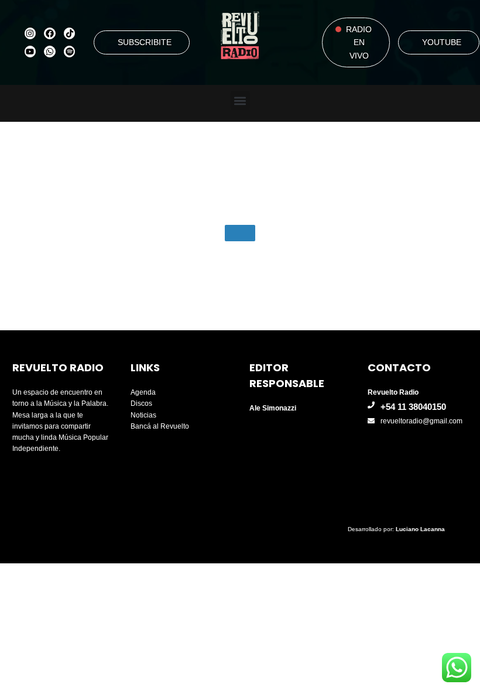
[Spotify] (70, 51)
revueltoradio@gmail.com (421, 421)
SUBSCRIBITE (145, 42)
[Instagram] (30, 33)
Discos (141, 403)
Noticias (143, 415)
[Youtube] (30, 51)
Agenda (143, 392)
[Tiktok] (70, 33)
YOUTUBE (441, 42)
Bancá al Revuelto (160, 426)
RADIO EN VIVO (359, 42)
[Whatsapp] (50, 51)
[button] (240, 100)
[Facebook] (50, 33)
